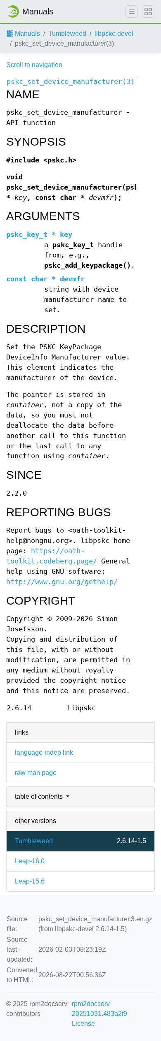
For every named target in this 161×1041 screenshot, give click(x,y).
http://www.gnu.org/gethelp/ (62, 582)
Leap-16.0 (30, 861)
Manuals (26, 33)
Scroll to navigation (34, 64)
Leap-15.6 (30, 881)
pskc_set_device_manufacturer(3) (71, 82)
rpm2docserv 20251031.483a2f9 (99, 1008)
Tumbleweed (67, 33)
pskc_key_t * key (39, 235)
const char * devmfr (45, 279)
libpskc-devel (114, 33)
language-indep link (44, 752)
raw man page (36, 772)
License (83, 1023)
